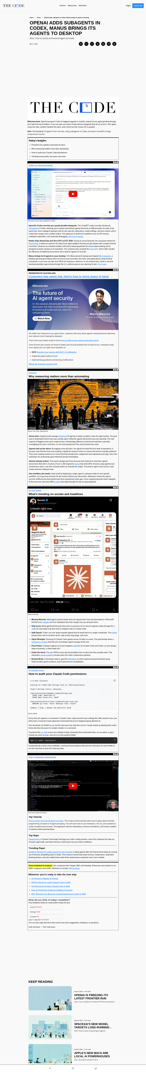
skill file (77, 646)
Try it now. (102, 264)
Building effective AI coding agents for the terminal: (51, 852)
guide (57, 482)
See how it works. (75, 236)
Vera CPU (94, 249)
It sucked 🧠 (34, 917)
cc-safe (44, 732)
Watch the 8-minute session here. (43, 364)
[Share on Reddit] (109, 44)
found (77, 464)
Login (30, 920)
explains (46, 622)
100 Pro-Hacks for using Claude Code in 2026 (50, 882)
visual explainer (47, 655)
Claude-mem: (34, 839)
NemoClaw (33, 244)
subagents (33, 228)
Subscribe (37, 920)
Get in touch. (74, 868)
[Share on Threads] (98, 44)
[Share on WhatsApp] (114, 44)
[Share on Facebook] (86, 44)
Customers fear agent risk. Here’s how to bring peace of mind (69, 276)
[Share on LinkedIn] (103, 44)
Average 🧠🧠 (35, 912)
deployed (63, 436)
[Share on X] (92, 44)
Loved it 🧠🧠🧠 (36, 907)
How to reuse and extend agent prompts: (46, 821)
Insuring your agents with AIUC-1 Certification (57, 352)
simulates (72, 659)
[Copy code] (114, 739)
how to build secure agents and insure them (80, 340)
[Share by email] (81, 44)
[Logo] (13, 5)
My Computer (105, 256)
